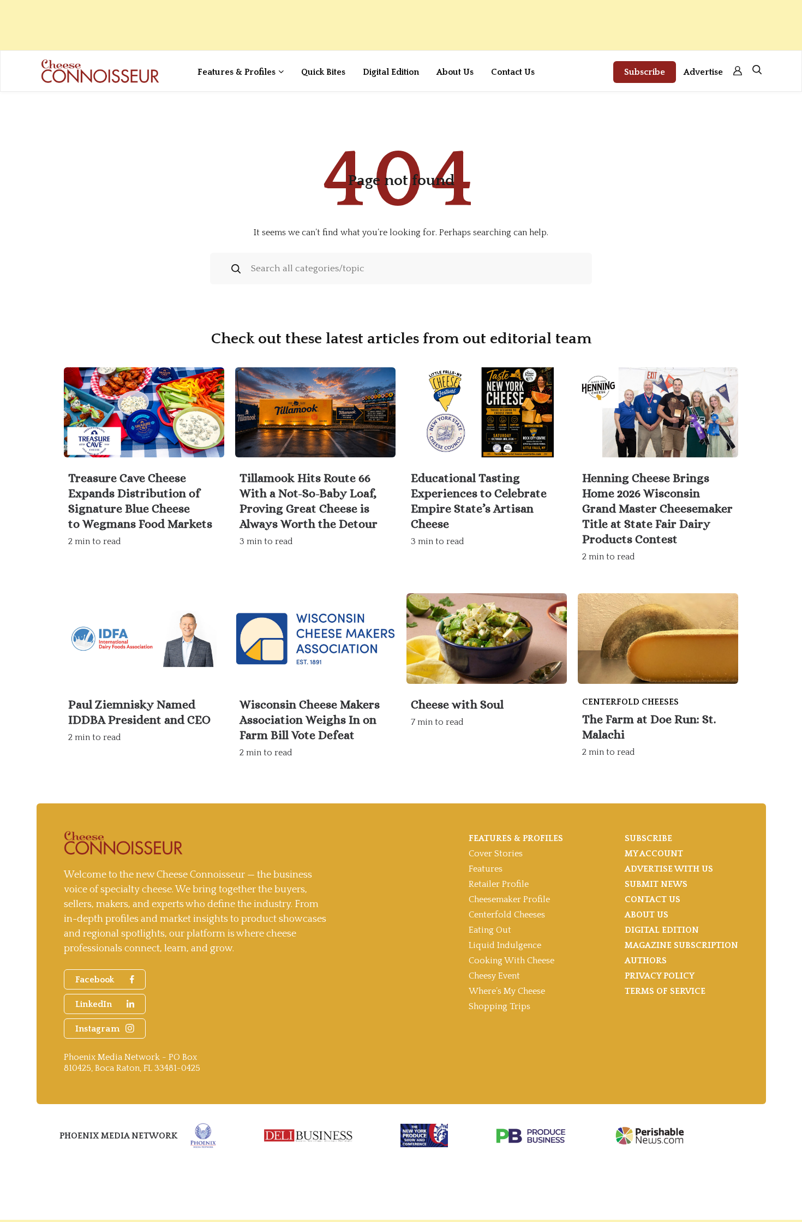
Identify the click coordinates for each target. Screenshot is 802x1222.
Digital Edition (391, 72)
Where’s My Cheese (507, 991)
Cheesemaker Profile (509, 899)
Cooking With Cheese (511, 960)
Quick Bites (323, 72)
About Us (455, 72)
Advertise (703, 72)
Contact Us (513, 72)
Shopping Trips (499, 1006)
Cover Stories (496, 854)
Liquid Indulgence (505, 945)
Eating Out (490, 930)
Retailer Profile (499, 884)
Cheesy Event (494, 976)
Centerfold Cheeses (507, 915)
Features (485, 869)
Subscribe (644, 72)
